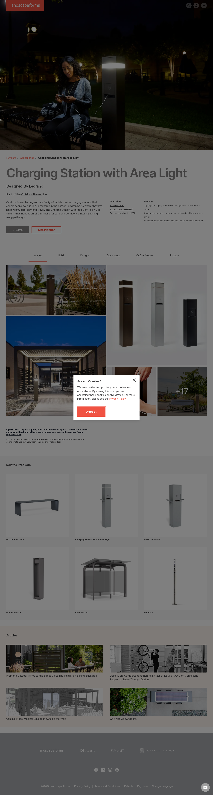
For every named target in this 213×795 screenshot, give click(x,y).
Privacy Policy (117, 398)
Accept (91, 411)
